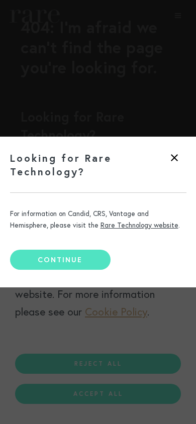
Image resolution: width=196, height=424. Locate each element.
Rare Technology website (139, 225)
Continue (60, 259)
